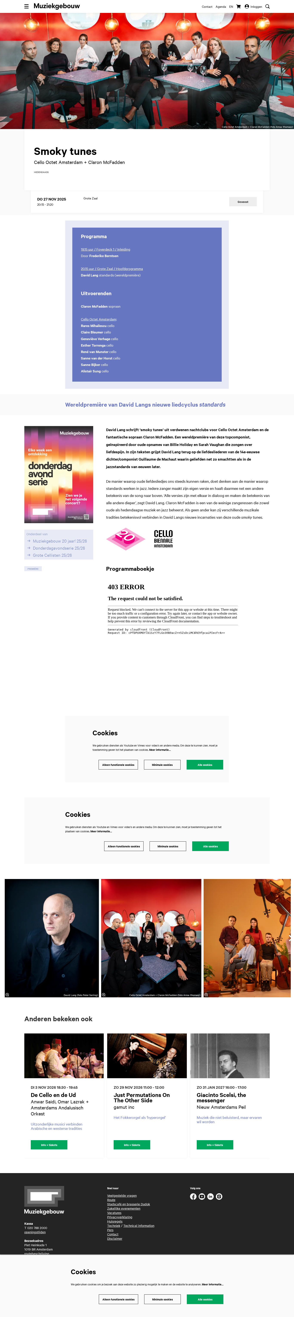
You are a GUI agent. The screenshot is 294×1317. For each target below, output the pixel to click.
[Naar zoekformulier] (267, 6)
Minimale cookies (162, 765)
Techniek (113, 1225)
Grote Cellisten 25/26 (52, 555)
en (231, 6)
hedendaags (41, 172)
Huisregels (114, 1221)
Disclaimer (114, 1238)
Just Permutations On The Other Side (142, 1097)
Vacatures (114, 1213)
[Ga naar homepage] (57, 6)
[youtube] (202, 1196)
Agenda (221, 6)
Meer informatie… (160, 750)
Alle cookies (205, 765)
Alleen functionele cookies (118, 765)
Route (111, 1200)
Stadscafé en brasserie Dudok (128, 1204)
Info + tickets (49, 1145)
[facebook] (193, 1196)
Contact (207, 6)
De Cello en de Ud (53, 1094)
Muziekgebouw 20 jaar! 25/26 (60, 540)
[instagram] (219, 1196)
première (33, 568)
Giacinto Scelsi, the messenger (221, 1097)
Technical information (138, 1225)
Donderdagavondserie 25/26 (59, 548)
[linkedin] (210, 1196)
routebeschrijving (36, 1253)
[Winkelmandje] (238, 6)
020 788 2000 (37, 1228)
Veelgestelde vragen (122, 1195)
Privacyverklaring (119, 1217)
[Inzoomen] (7, 994)
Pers (110, 1230)
